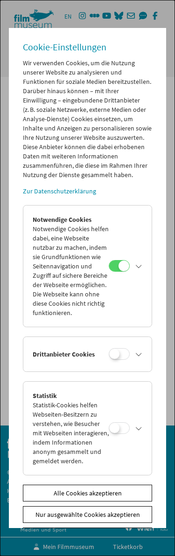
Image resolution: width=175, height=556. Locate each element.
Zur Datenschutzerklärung (59, 191)
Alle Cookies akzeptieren (88, 493)
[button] (138, 266)
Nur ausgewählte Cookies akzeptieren (87, 514)
